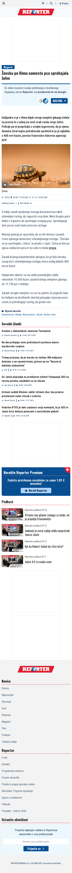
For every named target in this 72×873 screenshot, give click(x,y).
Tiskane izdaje (9, 741)
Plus (4, 728)
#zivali (40, 314)
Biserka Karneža (10, 335)
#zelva (47, 314)
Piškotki (6, 804)
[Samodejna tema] (43, 3)
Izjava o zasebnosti (12, 797)
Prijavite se (34, 849)
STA (6, 197)
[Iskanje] (51, 3)
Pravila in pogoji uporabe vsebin (18, 784)
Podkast (6, 735)
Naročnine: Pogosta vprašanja (17, 791)
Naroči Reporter (38, 490)
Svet (4, 708)
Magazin (8, 67)
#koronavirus (29, 314)
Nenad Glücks (9, 351)
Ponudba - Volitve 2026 (14, 811)
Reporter (7, 416)
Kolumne (6, 715)
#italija (18, 314)
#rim (53, 314)
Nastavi (57, 101)
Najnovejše (7, 695)
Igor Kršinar (8, 385)
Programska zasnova (13, 771)
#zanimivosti (8, 314)
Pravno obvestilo (10, 777)
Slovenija (6, 701)
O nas (4, 757)
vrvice (52, 248)
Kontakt (6, 764)
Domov (5, 688)
